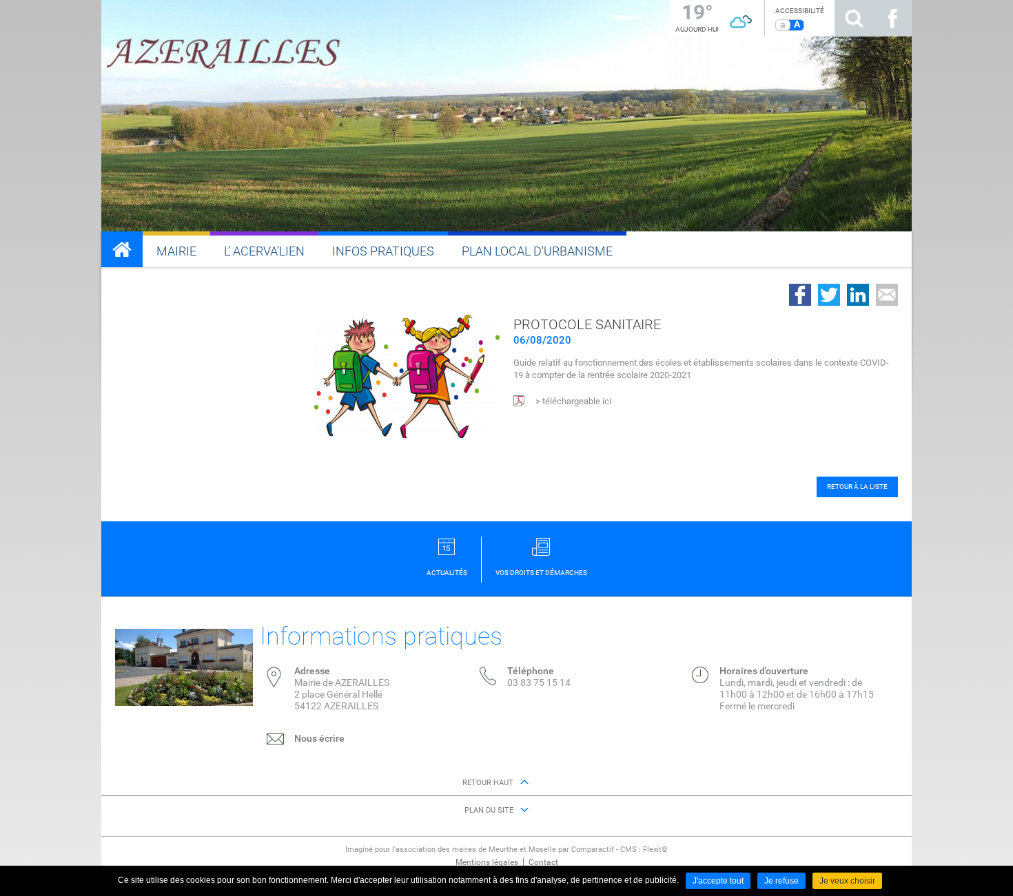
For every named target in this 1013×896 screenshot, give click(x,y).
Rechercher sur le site (854, 18)
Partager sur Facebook (800, 295)
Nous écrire (319, 738)
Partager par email (887, 295)
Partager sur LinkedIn (858, 295)
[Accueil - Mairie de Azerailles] (122, 249)
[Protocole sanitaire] (407, 376)
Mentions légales (487, 862)
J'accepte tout (718, 881)
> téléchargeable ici (573, 401)
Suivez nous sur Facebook (892, 18)
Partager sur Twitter (829, 295)
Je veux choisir (847, 881)
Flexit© (655, 849)
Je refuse (781, 881)
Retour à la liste (857, 486)
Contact (543, 862)
